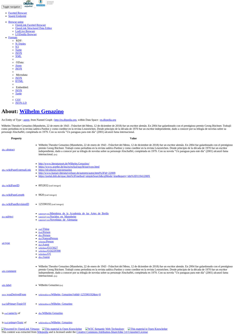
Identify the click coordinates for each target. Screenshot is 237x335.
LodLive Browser (25, 31)
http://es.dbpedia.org (65, 119)
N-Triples (20, 43)
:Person (44, 232)
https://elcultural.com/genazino (55, 169)
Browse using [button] (15, 21)
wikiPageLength (13, 194)
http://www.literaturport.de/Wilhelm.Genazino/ (64, 163)
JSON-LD (21, 102)
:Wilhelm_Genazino (55, 303)
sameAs (10, 313)
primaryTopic (13, 322)
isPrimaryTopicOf (14, 303)
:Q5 (45, 253)
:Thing (44, 229)
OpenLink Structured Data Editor (33, 28)
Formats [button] (12, 37)
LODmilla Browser (26, 34)
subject (7, 216)
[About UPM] (45, 6)
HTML (19, 81)
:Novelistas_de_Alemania (58, 219)
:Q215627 (48, 247)
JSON (18, 53)
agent (26, 119)
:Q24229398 (50, 250)
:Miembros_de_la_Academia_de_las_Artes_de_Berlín (74, 213)
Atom (18, 65)
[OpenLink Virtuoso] (20, 328)
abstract (8, 149)
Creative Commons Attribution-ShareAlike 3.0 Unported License (112, 332)
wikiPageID (10, 185)
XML (18, 56)
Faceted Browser (17, 12)
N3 (17, 46)
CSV (18, 99)
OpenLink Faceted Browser (30, 25)
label (6, 285)
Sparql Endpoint (17, 16)
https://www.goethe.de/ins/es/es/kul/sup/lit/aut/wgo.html (69, 166)
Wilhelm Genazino (41, 111)
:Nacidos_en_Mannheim (57, 216)
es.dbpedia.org (108, 119)
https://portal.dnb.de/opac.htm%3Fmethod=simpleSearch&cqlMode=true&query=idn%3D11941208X (94, 176)
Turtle (18, 49)
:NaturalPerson (48, 238)
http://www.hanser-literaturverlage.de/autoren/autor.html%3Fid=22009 (77, 172)
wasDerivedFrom (14, 294)
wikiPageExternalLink (16, 169)
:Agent (44, 244)
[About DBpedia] (28, 6)
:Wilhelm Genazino (51, 313)
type (6, 243)
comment (9, 271)
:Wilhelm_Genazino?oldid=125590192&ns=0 (70, 294)
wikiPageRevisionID (15, 204)
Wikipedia (42, 332)
